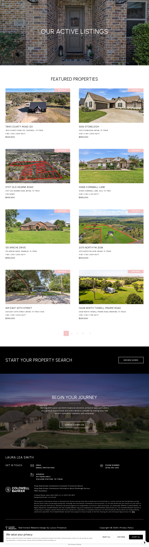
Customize (121, 537)
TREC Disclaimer (41, 491)
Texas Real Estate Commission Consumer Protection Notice (58, 486)
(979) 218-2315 (112, 468)
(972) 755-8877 (69, 495)
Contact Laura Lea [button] (74, 425)
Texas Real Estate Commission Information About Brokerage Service (62, 488)
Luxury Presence (58, 527)
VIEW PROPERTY (38, 115)
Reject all (106, 537)
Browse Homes (131, 360)
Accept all (136, 537)
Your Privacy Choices (74, 544)
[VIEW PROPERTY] (37, 113)
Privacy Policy (127, 528)
